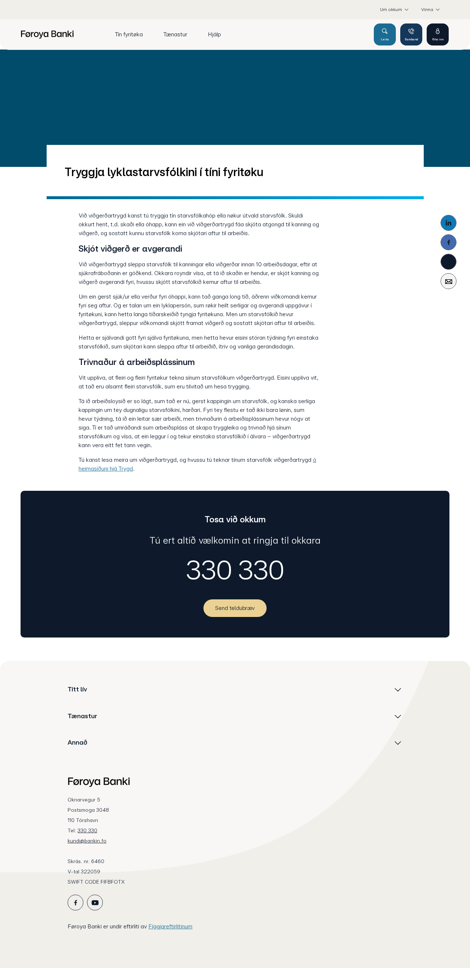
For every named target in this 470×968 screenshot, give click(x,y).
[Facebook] (448, 242)
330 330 (235, 570)
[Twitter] (448, 262)
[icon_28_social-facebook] (75, 902)
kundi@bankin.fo (87, 841)
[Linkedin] (448, 223)
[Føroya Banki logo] (47, 34)
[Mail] (448, 281)
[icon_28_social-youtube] (95, 902)
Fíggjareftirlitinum (170, 926)
